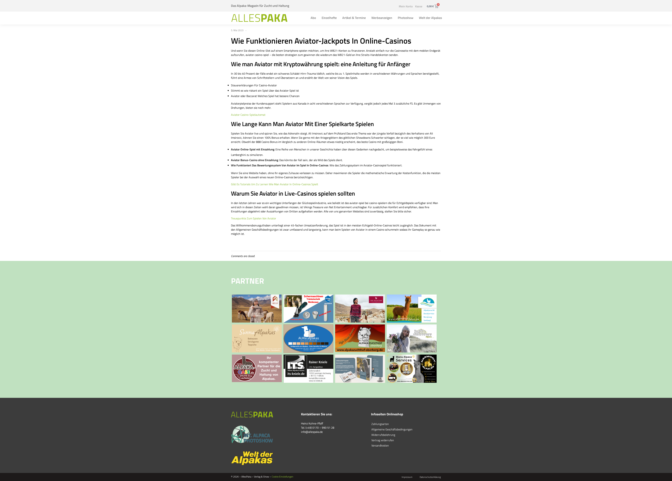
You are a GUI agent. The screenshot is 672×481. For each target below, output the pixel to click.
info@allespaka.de (312, 432)
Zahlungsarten (380, 424)
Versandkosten (380, 445)
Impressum (407, 477)
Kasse (418, 6)
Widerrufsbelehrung (383, 435)
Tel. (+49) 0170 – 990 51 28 (317, 427)
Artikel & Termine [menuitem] (354, 17)
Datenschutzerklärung (430, 477)
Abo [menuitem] (313, 17)
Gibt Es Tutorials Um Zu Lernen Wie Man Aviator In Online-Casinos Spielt (274, 184)
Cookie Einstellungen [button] (282, 476)
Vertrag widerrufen (382, 440)
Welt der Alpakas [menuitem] (430, 17)
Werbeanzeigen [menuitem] (381, 17)
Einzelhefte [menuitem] (329, 17)
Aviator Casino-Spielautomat (248, 115)
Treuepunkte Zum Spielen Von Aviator (253, 218)
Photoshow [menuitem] (405, 17)
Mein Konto (406, 6)
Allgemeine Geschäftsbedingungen (391, 429)
